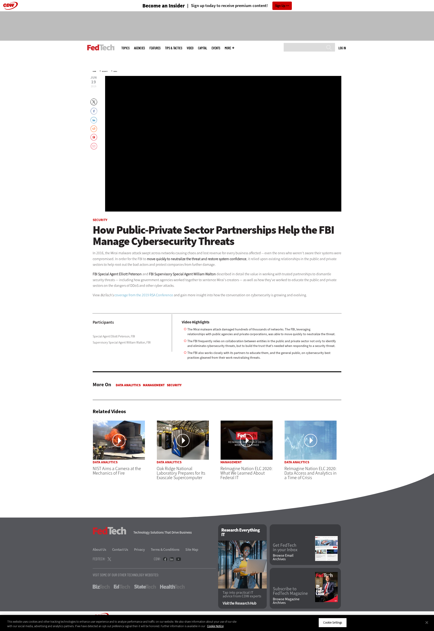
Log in (342, 48)
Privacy (139, 549)
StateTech (145, 587)
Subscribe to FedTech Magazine (290, 591)
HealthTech (172, 587)
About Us (99, 549)
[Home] (101, 47)
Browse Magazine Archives (286, 601)
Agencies (139, 48)
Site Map (191, 549)
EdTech (122, 587)
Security (105, 71)
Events (216, 48)
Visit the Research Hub (239, 603)
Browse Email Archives (283, 557)
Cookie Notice (215, 626)
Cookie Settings (332, 622)
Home (94, 71)
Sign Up (280, 6)
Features (154, 48)
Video (190, 48)
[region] (217, 623)
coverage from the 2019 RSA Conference (143, 295)
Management (154, 385)
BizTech (101, 587)
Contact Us (120, 549)
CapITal (202, 48)
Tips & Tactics (173, 48)
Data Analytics (128, 385)
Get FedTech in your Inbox (285, 547)
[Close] (427, 622)
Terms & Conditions (165, 549)
